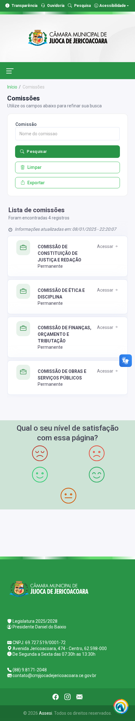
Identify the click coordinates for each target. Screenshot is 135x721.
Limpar (34, 167)
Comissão (26, 124)
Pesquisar (37, 151)
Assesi (45, 713)
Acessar (105, 246)
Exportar (36, 182)
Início (12, 86)
